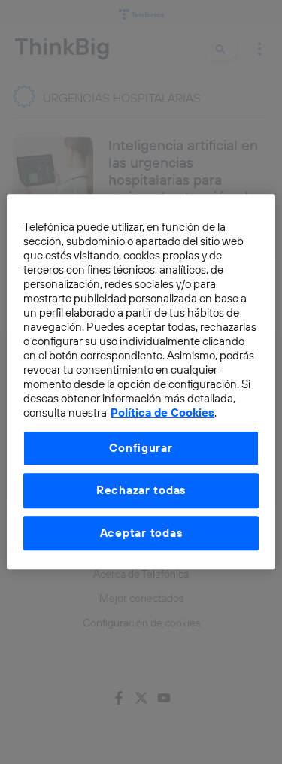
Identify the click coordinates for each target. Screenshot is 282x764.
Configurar (140, 448)
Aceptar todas (141, 533)
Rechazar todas (141, 491)
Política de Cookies (162, 413)
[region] (140, 381)
